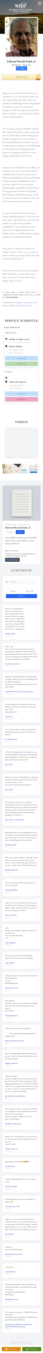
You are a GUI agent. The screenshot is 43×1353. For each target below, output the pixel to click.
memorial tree (29, 302)
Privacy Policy (16, 1343)
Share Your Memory (12, 560)
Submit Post (21, 596)
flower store (27, 305)
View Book (10, 532)
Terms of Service (26, 1343)
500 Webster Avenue (17, 350)
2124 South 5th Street (17, 385)
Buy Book (20, 532)
